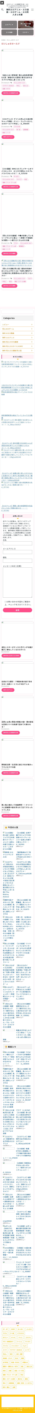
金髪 (14, 1387)
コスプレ (28, 1337)
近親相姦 (25, 129)
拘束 (4, 1371)
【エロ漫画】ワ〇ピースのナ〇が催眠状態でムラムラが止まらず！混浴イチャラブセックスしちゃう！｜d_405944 (23, 1058)
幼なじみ (25, 85)
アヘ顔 (12, 1333)
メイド (5, 1350)
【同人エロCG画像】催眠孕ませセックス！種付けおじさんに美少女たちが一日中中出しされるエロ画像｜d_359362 (23, 1010)
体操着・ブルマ (7, 1358)
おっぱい (16, 176)
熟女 (22, 1375)
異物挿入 (21, 246)
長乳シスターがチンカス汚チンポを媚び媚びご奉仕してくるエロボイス (17, 648)
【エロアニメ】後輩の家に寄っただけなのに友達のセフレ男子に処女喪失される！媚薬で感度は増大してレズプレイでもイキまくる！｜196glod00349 (16, 476)
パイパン (19, 179)
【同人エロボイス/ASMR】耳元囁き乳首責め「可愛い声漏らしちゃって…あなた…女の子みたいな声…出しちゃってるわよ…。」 (23, 972)
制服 (22, 1358)
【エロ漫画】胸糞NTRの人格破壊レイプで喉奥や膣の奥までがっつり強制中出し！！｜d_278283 (17, 1153)
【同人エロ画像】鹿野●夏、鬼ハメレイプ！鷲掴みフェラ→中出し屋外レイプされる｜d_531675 (23, 904)
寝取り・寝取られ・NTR (10, 1366)
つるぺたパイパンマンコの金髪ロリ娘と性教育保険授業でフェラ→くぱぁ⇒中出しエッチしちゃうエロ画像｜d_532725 (17, 387)
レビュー (5, 324)
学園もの (25, 1362)
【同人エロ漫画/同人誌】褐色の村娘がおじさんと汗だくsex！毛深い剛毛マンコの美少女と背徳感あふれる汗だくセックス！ (17, 272)
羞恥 (26, 1379)
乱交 (11, 1354)
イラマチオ (17, 126)
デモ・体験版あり (8, 1342)
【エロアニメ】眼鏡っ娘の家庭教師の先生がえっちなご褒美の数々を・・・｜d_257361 (16, 508)
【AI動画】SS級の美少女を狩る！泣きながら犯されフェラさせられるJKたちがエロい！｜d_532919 (17, 1252)
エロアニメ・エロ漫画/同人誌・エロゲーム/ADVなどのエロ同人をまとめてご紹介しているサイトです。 (17, 1398)
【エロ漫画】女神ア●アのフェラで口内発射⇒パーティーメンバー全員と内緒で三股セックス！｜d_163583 (23, 838)
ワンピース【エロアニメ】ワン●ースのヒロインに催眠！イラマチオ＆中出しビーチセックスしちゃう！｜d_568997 (17, 1267)
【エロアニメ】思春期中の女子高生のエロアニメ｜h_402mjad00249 (23, 1140)
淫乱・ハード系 (19, 1371)
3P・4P (5, 1329)
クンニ (20, 1337)
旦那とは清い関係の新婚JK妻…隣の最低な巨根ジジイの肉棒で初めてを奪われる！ (17, 724)
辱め (4, 1383)
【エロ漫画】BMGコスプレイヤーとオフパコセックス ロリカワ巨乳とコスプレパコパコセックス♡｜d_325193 (17, 171)
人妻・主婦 (19, 1354)
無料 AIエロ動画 (8, 333)
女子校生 (5, 1362)
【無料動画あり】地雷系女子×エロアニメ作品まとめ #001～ (24, 854)
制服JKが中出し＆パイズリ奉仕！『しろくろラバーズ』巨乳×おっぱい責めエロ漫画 (17, 1035)
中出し (18, 85)
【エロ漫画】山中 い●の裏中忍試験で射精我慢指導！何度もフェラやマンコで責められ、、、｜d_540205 (23, 1232)
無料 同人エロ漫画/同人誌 (11, 350)
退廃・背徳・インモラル (24, 1383)
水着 (10, 1371)
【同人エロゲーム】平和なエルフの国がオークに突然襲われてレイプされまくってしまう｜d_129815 (23, 993)
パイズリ (27, 1342)
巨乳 (25, 179)
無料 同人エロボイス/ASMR (12, 346)
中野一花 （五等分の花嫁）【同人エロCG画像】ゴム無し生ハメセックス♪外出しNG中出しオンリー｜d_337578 (24, 923)
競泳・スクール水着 (20, 281)
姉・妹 (18, 129)
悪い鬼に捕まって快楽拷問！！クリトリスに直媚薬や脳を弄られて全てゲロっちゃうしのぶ (17, 807)
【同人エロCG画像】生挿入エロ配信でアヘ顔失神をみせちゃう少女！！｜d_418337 (23, 1199)
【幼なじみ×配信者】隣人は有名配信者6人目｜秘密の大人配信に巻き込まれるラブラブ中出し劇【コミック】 (17, 77)
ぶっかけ (29, 1329)
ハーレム (19, 1342)
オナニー (5, 1337)
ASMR (13, 1329)
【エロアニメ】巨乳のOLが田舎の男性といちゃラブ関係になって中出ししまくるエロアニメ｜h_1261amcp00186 (24, 868)
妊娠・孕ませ (15, 1362)
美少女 (20, 1379)
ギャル (13, 1337)
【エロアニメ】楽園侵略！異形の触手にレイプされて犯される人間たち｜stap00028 (17, 1216)
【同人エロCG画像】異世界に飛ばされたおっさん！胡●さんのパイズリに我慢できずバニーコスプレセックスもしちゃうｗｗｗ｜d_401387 (23, 1093)
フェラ (30, 278)
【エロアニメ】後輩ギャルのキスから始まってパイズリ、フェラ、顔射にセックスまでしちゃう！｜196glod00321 (23, 1183)
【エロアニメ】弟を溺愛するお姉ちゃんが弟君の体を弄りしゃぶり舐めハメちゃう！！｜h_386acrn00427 (16, 445)
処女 (10, 281)
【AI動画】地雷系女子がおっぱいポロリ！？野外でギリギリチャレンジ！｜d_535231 (17, 1167)
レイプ (27, 1350)
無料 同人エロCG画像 (10, 342)
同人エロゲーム (8, 329)
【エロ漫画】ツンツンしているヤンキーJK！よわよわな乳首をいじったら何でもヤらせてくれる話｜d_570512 (23, 949)
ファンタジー (15, 1346)
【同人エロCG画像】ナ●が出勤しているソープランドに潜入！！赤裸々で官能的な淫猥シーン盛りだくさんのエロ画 (17, 237)
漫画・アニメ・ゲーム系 (9, 182)
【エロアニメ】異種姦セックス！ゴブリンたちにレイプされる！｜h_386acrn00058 (17, 1281)
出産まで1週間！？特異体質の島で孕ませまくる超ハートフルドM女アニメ (17, 682)
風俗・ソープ (6, 132)
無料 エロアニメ (8, 337)
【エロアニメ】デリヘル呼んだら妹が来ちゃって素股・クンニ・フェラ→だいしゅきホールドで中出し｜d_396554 (17, 121)
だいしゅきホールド (19, 83)
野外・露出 (6, 1387)
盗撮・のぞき (6, 88)
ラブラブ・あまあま (8, 85)
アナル (16, 243)
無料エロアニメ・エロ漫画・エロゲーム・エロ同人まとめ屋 (17, 1403)
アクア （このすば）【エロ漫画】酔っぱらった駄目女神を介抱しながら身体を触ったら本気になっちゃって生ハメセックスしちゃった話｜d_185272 (23, 1118)
